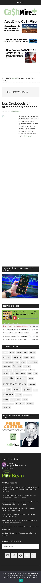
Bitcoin (6, 357)
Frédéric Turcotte (20, 373)
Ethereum (31, 370)
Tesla (5, 399)
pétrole (16, 389)
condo (16, 362)
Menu (22, 2)
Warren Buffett (20, 404)
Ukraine (25, 399)
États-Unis (30, 404)
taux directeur (27, 395)
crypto (23, 362)
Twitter (18, 399)
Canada (26, 358)
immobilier (8, 378)
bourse (17, 357)
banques (32, 352)
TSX (12, 400)
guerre (35, 373)
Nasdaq (32, 384)
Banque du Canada (22, 352)
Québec (27, 389)
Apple (12, 352)
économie (6, 407)
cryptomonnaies (32, 362)
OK (21, 580)
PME (8, 390)
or (3, 390)
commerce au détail (8, 362)
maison (31, 378)
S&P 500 (18, 395)
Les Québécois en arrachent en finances (19, 105)
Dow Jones (6, 366)
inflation (21, 378)
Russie (35, 390)
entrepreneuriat (7, 370)
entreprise (17, 370)
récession (8, 394)
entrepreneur (27, 366)
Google (29, 373)
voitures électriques (8, 404)
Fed (12, 373)
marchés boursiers (14, 384)
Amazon (5, 352)
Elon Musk (16, 366)
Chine (32, 357)
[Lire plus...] (28, 136)
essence (24, 370)
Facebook (5, 373)
